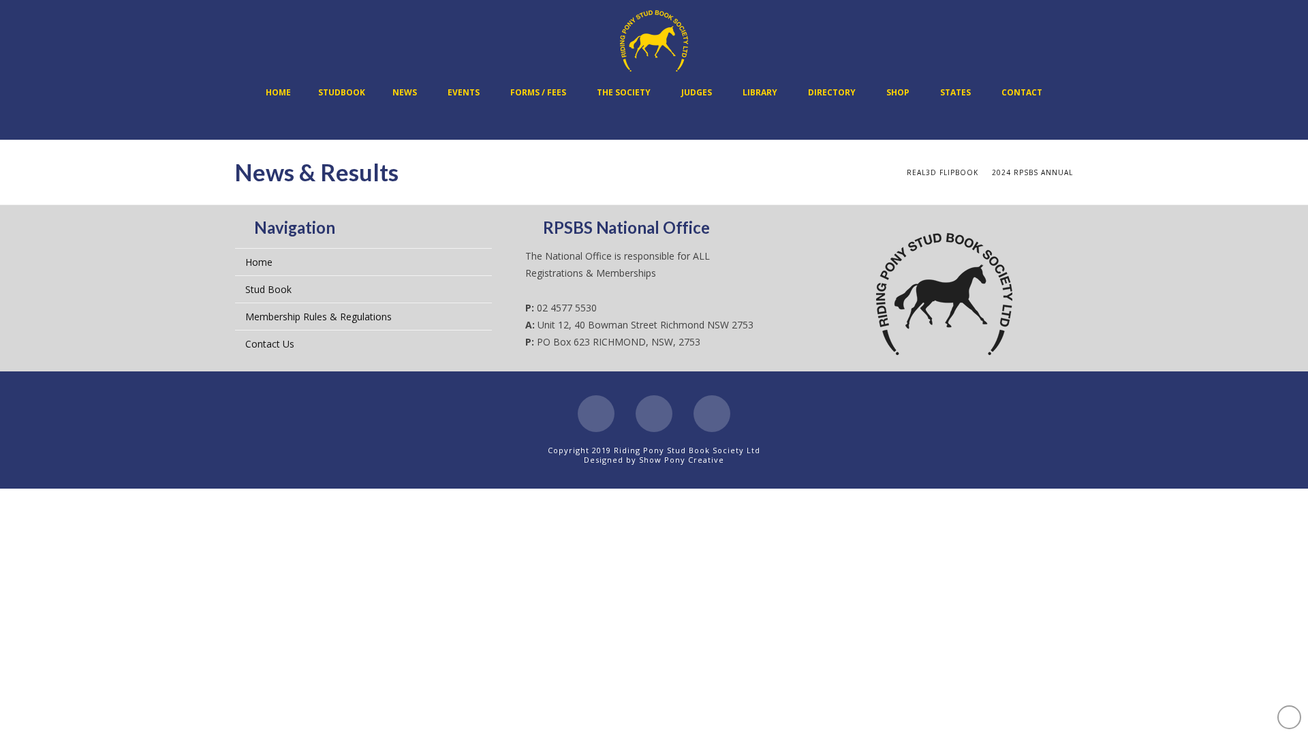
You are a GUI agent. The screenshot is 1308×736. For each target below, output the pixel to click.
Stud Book (268, 289)
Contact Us (269, 343)
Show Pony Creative (681, 460)
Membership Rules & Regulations (318, 316)
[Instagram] (712, 413)
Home (258, 262)
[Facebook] (596, 413)
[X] (654, 413)
